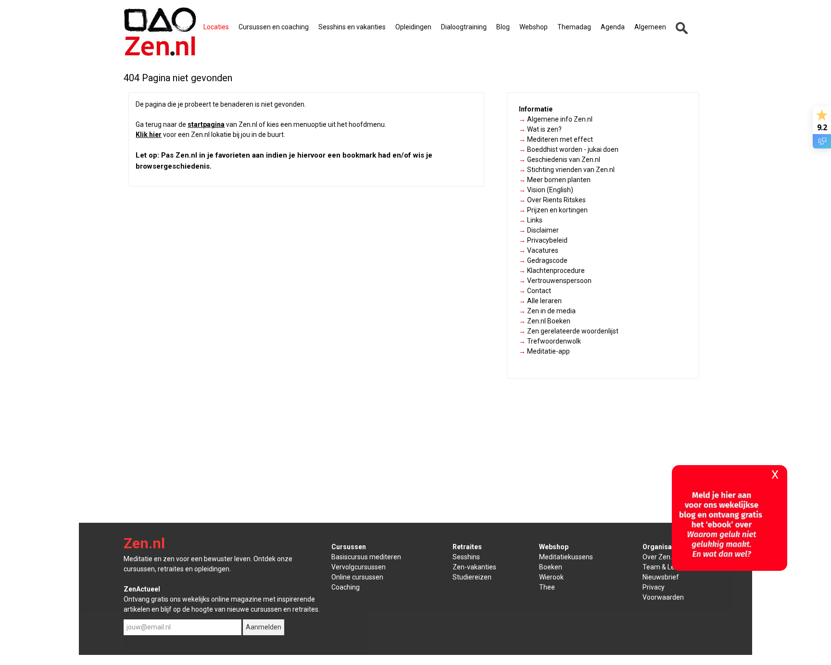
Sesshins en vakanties (352, 27)
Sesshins (466, 557)
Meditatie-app (544, 351)
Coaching (345, 587)
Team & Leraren (666, 567)
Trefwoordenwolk (550, 341)
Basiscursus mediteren (366, 557)
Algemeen (650, 27)
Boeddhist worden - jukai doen (568, 149)
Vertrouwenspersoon (555, 280)
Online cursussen (357, 577)
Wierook (551, 577)
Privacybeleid (543, 240)
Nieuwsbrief (660, 577)
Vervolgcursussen (358, 567)
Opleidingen (413, 27)
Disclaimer (539, 230)
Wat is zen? (540, 129)
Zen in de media (547, 311)
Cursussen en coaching (274, 27)
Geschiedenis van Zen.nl (559, 159)
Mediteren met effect (556, 139)
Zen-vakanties (474, 567)
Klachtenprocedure (552, 270)
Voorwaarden (663, 597)
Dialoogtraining (464, 27)
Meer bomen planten (555, 180)
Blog (503, 27)
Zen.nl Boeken (544, 321)
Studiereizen (472, 577)
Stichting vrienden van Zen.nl (567, 169)
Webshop (533, 27)
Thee (547, 587)
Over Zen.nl (659, 557)
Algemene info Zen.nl (555, 119)
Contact (535, 291)
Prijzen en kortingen (553, 210)
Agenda (613, 27)
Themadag (574, 27)
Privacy (653, 587)
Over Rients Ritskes (552, 200)
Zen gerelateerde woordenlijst (568, 331)
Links (530, 220)
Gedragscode (543, 260)
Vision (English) (546, 190)
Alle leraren (540, 301)
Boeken (550, 567)
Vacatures (538, 250)
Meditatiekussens (566, 557)
